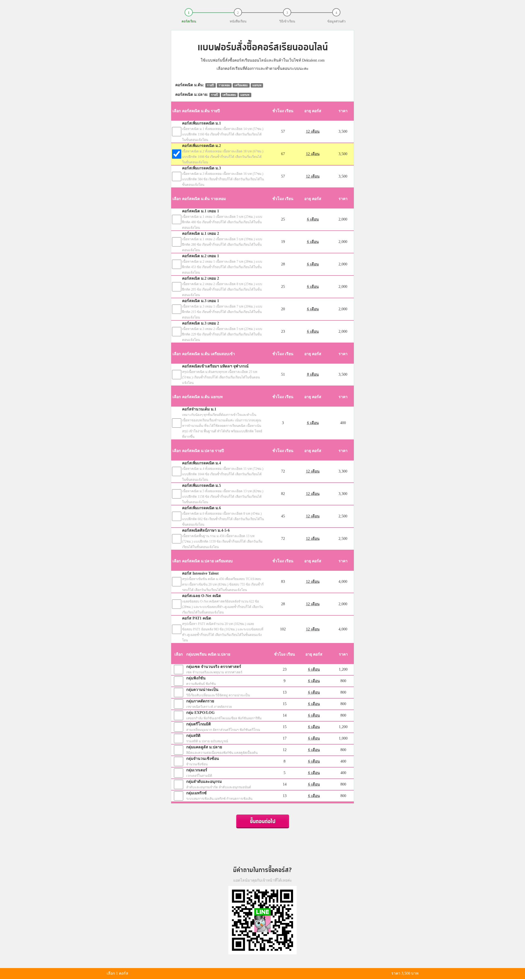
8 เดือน (313, 374)
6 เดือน (313, 219)
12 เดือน (313, 131)
